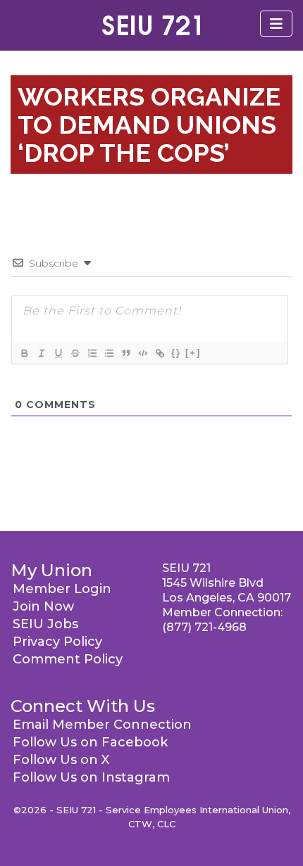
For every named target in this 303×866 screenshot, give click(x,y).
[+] (193, 353)
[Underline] (57, 353)
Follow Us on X (61, 760)
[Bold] (24, 353)
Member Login (62, 589)
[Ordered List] (91, 353)
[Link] (159, 353)
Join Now (43, 606)
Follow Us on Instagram (91, 777)
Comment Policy (68, 659)
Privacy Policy (57, 641)
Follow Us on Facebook (90, 742)
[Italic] (40, 353)
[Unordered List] (108, 353)
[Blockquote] (125, 353)
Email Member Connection (102, 724)
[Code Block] (142, 353)
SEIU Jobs (45, 624)
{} (176, 353)
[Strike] (74, 353)
